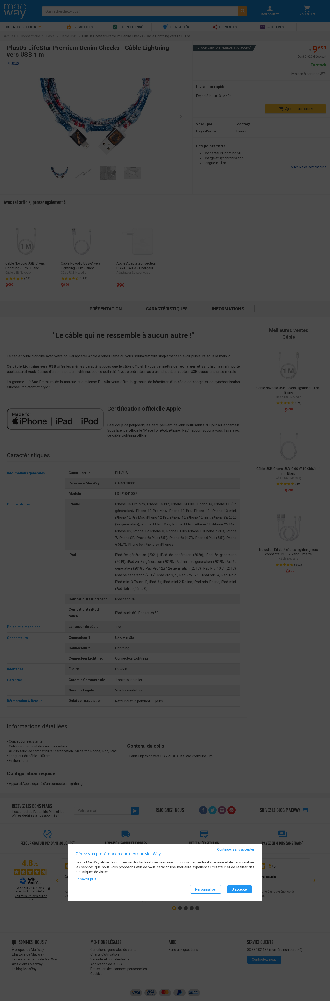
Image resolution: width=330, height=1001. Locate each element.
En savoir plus (86, 879)
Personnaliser (205, 889)
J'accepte (239, 889)
